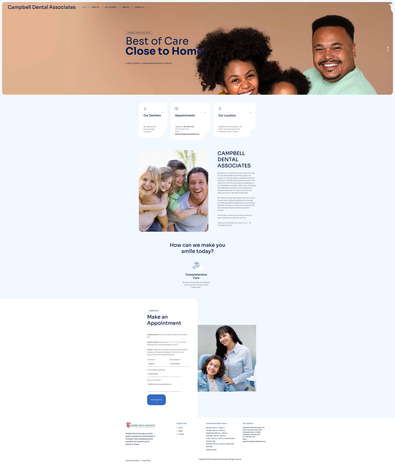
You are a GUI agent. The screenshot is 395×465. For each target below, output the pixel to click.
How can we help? (154, 380)
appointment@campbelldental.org (187, 134)
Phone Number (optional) (156, 370)
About (181, 431)
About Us (95, 7)
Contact (181, 434)
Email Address (175, 360)
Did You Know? (111, 7)
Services (126, 7)
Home (84, 7)
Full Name (151, 360)
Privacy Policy (146, 460)
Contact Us (139, 7)
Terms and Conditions (132, 460)
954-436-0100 (188, 127)
